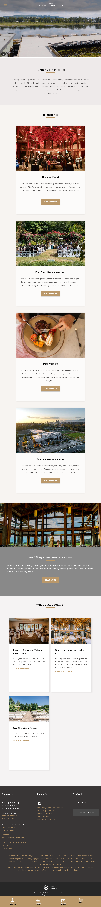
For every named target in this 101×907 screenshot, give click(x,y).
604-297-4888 (8, 830)
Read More (50, 580)
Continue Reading (21, 668)
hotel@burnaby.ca (10, 816)
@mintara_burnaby (45, 813)
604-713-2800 (8, 819)
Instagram (39, 803)
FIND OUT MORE (50, 480)
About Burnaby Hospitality (13, 838)
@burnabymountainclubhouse (50, 808)
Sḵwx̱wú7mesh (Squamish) (44, 859)
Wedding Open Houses (25, 728)
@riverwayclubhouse (46, 810)
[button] (5, 5)
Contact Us (6, 835)
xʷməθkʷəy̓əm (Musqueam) (20, 859)
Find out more (50, 202)
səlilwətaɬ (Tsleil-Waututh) (67, 859)
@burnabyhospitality (46, 819)
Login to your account (86, 812)
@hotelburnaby (43, 816)
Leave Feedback (79, 802)
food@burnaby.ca (9, 827)
